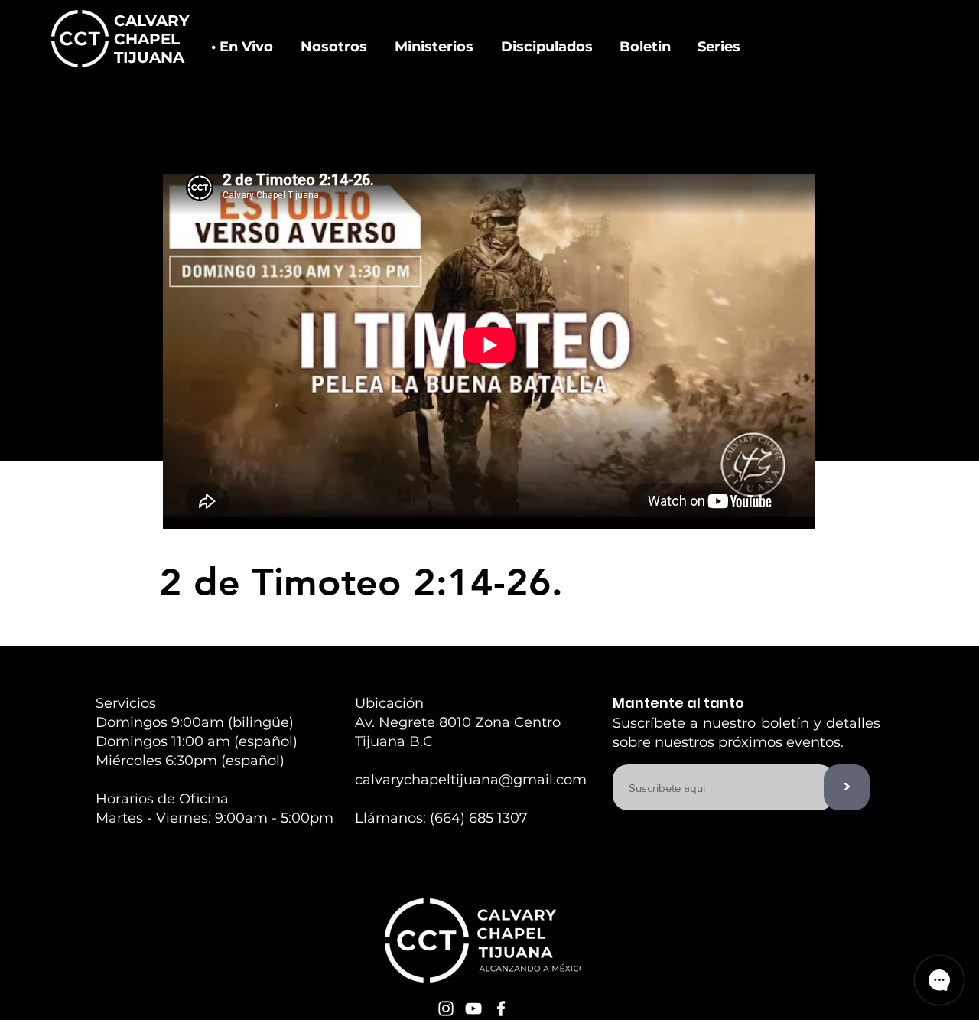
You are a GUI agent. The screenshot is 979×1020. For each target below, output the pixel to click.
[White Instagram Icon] (446, 1008)
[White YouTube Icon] (473, 1008)
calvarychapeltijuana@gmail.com (471, 779)
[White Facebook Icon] (501, 1008)
